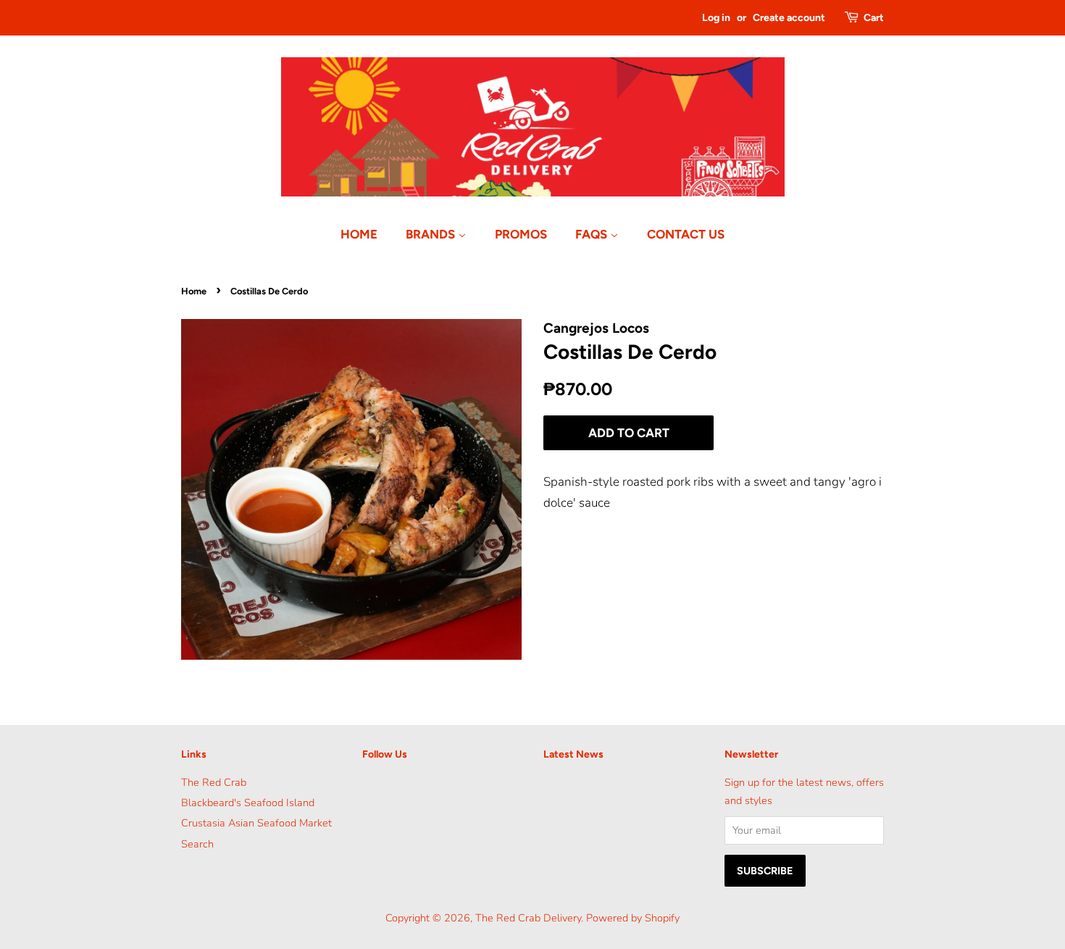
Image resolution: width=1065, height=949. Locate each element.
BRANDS (432, 234)
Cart (874, 18)
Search (197, 844)
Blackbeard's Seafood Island (247, 802)
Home (193, 291)
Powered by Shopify (633, 918)
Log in (716, 18)
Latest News (573, 754)
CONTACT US (685, 234)
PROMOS (521, 234)
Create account (789, 18)
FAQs (592, 234)
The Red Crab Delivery (528, 918)
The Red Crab (213, 782)
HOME (359, 234)
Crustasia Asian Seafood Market (256, 823)
